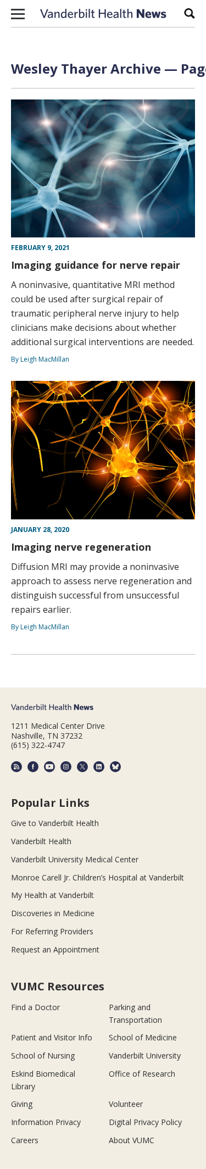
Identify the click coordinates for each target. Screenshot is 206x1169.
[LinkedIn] (98, 766)
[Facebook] (32, 766)
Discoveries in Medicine (52, 913)
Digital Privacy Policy (145, 1122)
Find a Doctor (35, 1007)
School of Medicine (143, 1037)
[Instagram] (65, 766)
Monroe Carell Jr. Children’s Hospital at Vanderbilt (97, 877)
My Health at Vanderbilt (52, 895)
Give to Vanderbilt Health (55, 823)
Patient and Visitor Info (51, 1037)
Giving (21, 1104)
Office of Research (142, 1073)
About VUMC (131, 1140)
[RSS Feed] (16, 766)
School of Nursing (43, 1055)
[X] (82, 766)
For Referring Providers (52, 931)
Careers (24, 1140)
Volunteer (126, 1104)
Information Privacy (46, 1122)
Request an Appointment (55, 949)
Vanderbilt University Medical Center (74, 859)
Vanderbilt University (145, 1055)
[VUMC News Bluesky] (115, 766)
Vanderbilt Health (41, 841)
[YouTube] (49, 766)
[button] (18, 13)
